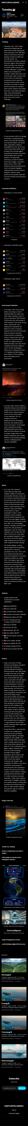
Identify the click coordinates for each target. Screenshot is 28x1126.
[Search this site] (23, 2)
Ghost (17, 1113)
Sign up (14, 1110)
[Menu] (25, 2)
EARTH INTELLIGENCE (10, 2)
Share (22, 15)
